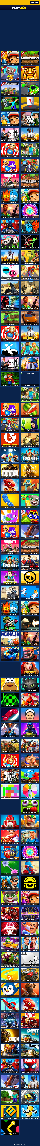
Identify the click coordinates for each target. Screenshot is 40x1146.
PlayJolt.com (16, 1143)
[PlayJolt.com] (20, 8)
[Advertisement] (20, 30)
